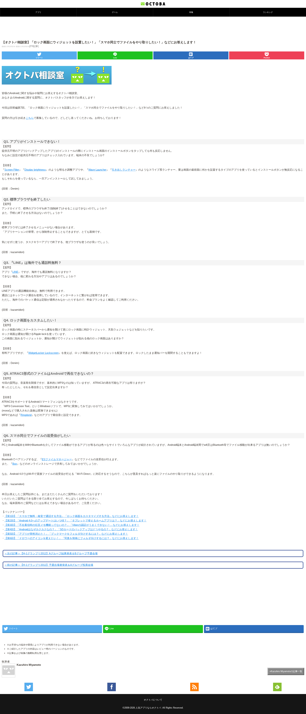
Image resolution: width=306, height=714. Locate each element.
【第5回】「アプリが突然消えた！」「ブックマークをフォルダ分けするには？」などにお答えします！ (66, 533)
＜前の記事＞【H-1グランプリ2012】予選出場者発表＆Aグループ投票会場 (48, 565)
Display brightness (35, 169)
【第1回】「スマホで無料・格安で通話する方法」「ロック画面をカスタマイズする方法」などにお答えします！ (71, 516)
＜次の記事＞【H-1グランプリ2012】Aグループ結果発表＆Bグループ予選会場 (51, 553)
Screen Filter (11, 169)
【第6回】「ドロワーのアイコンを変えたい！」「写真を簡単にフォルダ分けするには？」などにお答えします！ (71, 538)
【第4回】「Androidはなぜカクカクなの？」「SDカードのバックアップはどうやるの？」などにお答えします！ (71, 529)
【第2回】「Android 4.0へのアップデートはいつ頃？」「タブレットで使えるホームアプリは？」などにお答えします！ (75, 520)
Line (115, 58)
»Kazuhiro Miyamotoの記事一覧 (286, 671)
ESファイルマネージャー (57, 459)
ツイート (39, 58)
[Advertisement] (153, 28)
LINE (15, 272)
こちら (30, 118)
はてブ (191, 58)
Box (14, 463)
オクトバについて (153, 699)
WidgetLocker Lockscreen (43, 353)
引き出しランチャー (124, 169)
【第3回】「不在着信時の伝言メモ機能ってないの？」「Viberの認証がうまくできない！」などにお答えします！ (71, 525)
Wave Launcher (97, 169)
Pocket (267, 58)
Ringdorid (26, 415)
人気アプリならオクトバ (148, 707)
